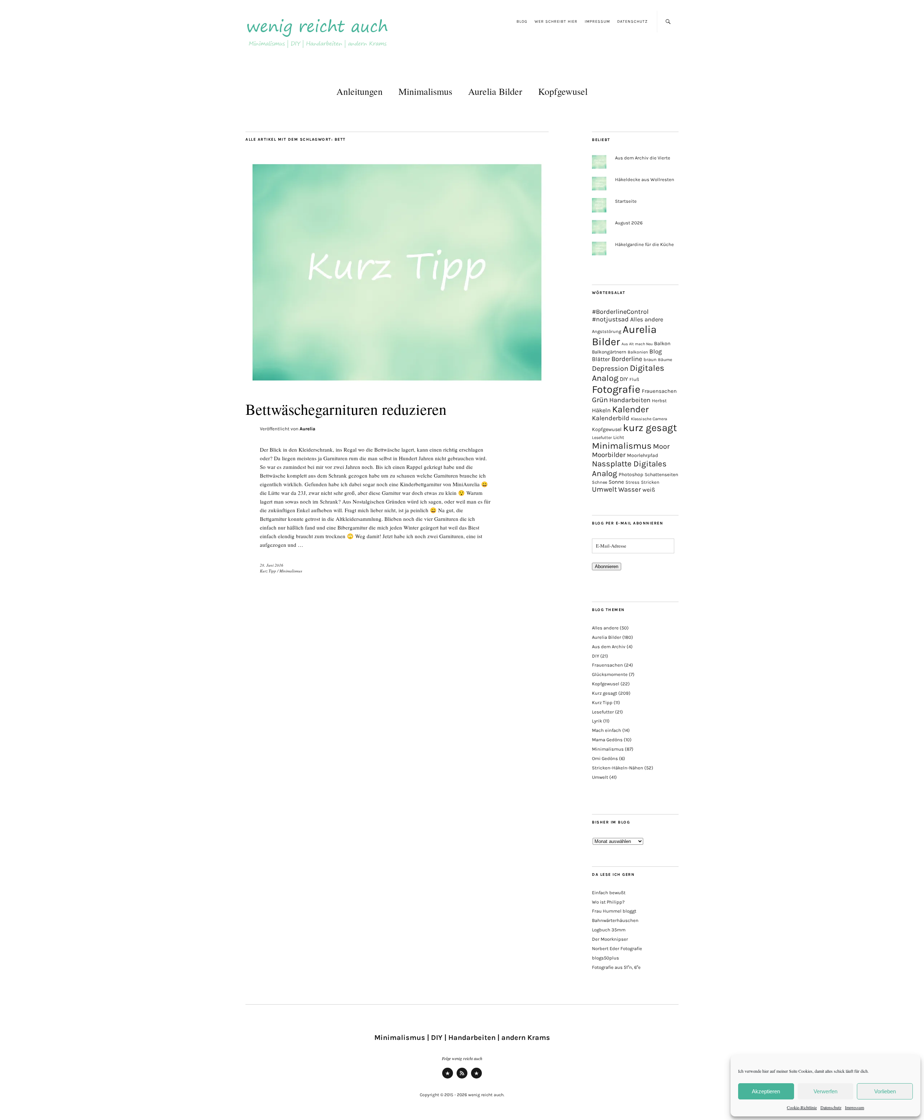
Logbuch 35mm (609, 929)
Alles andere (646, 319)
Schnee (599, 482)
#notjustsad (610, 319)
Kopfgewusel (563, 91)
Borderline (626, 359)
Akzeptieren (766, 1091)
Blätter (601, 359)
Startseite (626, 201)
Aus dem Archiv (609, 646)
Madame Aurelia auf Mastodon (447, 1078)
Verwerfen (825, 1091)
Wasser (629, 489)
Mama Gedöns (607, 739)
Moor (661, 446)
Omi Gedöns (605, 758)
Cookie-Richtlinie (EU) (476, 1078)
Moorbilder (609, 455)
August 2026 (628, 222)
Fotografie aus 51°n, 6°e (616, 967)
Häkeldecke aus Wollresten (644, 179)
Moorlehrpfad (642, 455)
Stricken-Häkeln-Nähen (617, 767)
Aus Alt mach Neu (637, 344)
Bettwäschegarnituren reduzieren (345, 409)
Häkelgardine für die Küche (644, 244)
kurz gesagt (650, 428)
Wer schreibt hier (556, 21)
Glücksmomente (610, 674)
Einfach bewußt (609, 892)
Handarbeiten (629, 400)
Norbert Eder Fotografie (617, 948)
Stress (633, 482)
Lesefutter (602, 437)
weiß (648, 489)
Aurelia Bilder (495, 91)
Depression (610, 368)
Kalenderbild (610, 418)
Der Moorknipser (610, 939)
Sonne (616, 482)
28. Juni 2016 (271, 565)
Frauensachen (659, 391)
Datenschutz (830, 1107)
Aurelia (307, 428)
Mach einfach (606, 730)
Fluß (634, 379)
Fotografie (616, 389)
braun (650, 359)
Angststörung (606, 331)
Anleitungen (359, 91)
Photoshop (631, 474)
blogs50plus (605, 958)
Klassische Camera (649, 418)
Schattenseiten (661, 474)
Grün (600, 399)
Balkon (662, 344)
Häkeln (601, 410)
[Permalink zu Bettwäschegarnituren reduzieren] (397, 385)
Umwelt (604, 489)
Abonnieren (606, 566)
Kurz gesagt (604, 693)
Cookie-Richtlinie (802, 1107)
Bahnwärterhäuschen (615, 920)
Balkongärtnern (609, 352)
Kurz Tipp (268, 571)
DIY (624, 378)
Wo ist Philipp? (608, 902)
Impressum (854, 1107)
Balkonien (638, 352)
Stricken (650, 482)
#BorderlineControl (620, 312)
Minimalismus (425, 91)
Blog (522, 21)
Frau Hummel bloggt (614, 911)
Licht (618, 437)
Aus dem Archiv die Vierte (642, 158)
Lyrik (597, 721)
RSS (462, 1078)
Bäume (665, 359)
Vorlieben (885, 1091)
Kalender (630, 409)
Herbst (659, 400)
